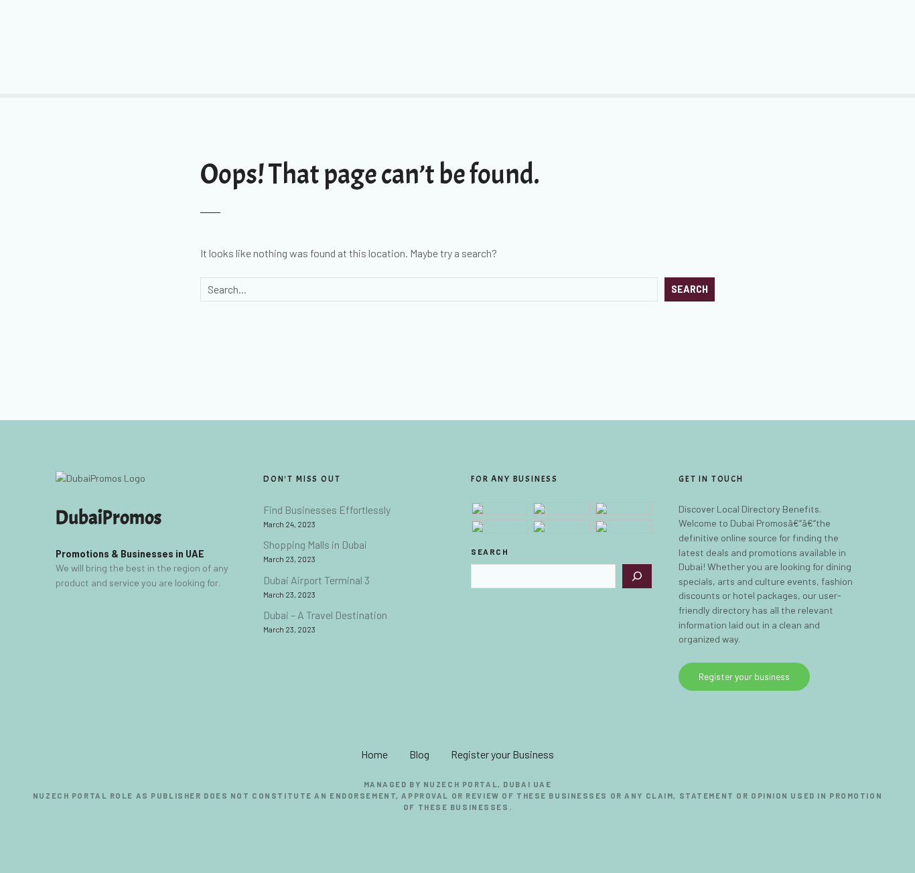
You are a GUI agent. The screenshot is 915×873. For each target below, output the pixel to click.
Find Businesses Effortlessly (327, 509)
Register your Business (502, 754)
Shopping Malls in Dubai (315, 544)
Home (374, 754)
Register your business (744, 676)
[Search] (637, 576)
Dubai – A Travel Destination (325, 614)
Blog (419, 754)
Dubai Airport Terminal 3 (316, 580)
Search (689, 289)
